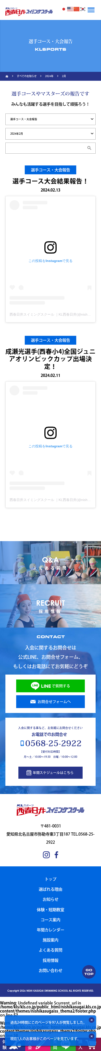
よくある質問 (50, 950)
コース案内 (50, 920)
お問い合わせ (50, 970)
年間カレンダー (50, 930)
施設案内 (50, 940)
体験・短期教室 (50, 909)
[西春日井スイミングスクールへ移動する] (6, 76)
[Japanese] (64, 9)
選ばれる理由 (50, 889)
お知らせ (50, 899)
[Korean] (83, 9)
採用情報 (50, 960)
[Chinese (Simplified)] (77, 9)
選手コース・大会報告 (50, 170)
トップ (50, 879)
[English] (70, 9)
